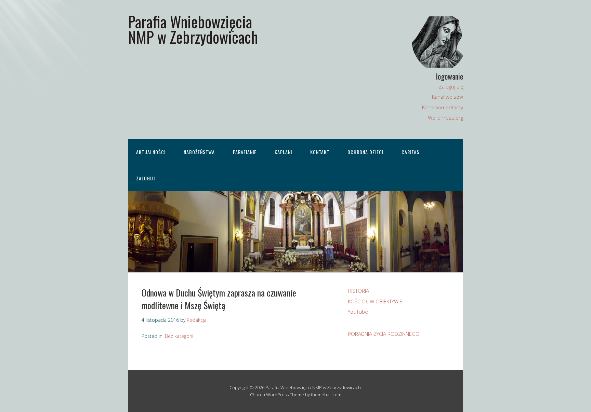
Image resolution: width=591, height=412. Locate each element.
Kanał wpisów (447, 96)
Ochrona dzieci (365, 151)
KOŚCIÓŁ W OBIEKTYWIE (375, 301)
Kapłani (283, 151)
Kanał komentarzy (442, 107)
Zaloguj (145, 178)
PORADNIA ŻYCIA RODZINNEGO (384, 333)
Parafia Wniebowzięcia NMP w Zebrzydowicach (193, 29)
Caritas (410, 151)
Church (257, 395)
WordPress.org (445, 117)
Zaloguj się (451, 86)
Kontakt (319, 151)
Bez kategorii (179, 336)
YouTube (358, 311)
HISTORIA (358, 290)
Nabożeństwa (199, 151)
